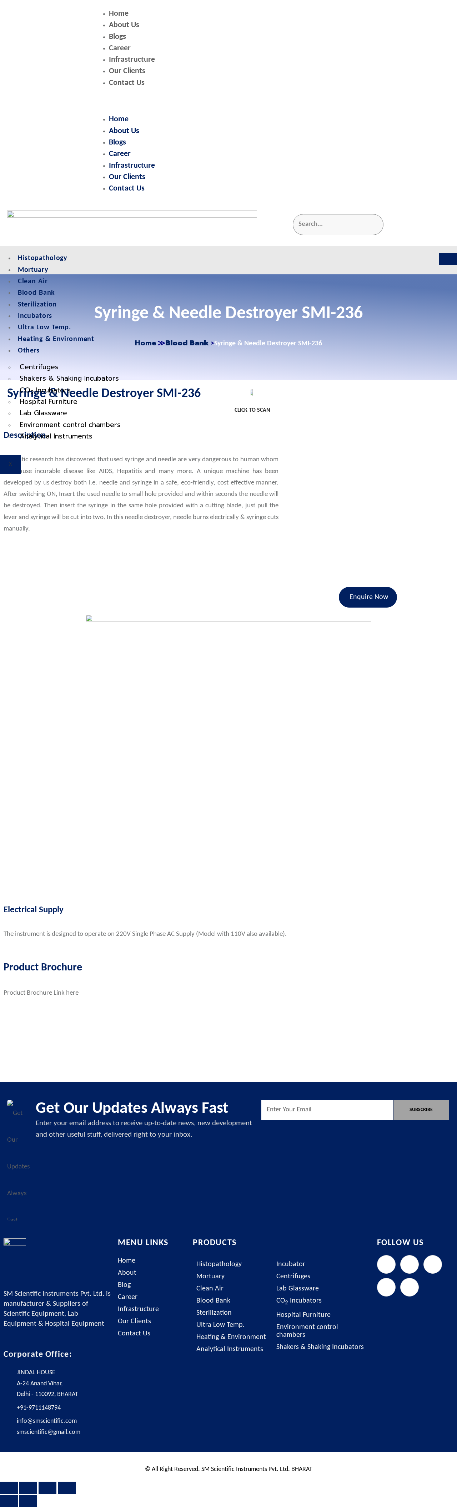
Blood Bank (36, 292)
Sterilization (37, 304)
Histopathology (42, 258)
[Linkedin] (386, 1287)
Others (29, 350)
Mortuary (33, 270)
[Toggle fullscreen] (28, 1488)
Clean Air (32, 281)
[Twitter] (409, 1264)
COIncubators (45, 391)
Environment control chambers (70, 425)
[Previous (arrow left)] (9, 1501)
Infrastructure (132, 60)
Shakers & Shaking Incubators (69, 378)
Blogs (117, 37)
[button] (273, 101)
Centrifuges (39, 367)
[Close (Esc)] (67, 1488)
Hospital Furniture (48, 401)
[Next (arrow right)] (28, 1501)
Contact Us (127, 83)
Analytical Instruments (56, 436)
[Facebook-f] (386, 1264)
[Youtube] (409, 1287)
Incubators (35, 316)
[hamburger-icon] (448, 259)
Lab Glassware (43, 413)
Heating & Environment (56, 339)
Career (120, 48)
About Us (124, 25)
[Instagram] (432, 1264)
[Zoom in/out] (9, 1488)
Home (119, 14)
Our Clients (127, 71)
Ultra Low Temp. (44, 327)
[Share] (47, 1488)
